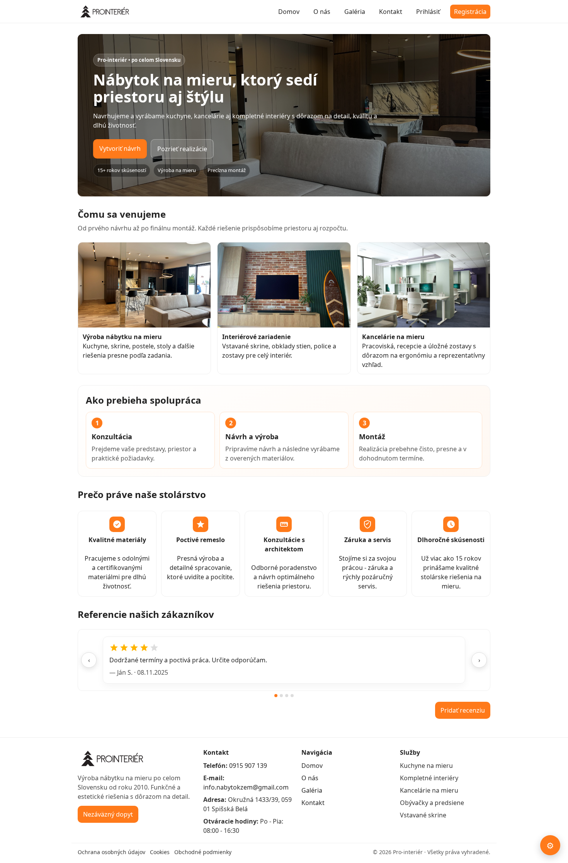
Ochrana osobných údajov (111, 852)
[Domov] (106, 11)
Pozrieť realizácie (182, 149)
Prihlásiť (428, 11)
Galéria (354, 11)
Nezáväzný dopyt (108, 814)
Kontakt (390, 11)
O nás (321, 11)
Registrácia (470, 11)
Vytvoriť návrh (120, 148)
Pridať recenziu (462, 710)
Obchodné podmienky (202, 852)
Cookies (160, 852)
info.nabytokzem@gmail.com (246, 787)
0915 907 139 (248, 765)
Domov (288, 11)
